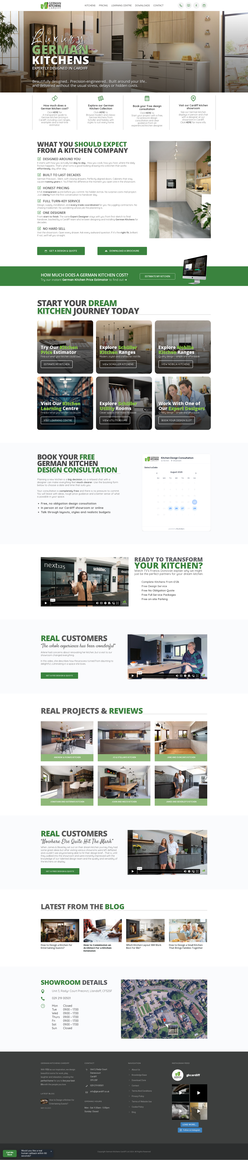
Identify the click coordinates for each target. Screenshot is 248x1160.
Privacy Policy (138, 1096)
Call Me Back (9, 1153)
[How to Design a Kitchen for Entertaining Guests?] (44, 1101)
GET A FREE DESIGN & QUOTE (60, 871)
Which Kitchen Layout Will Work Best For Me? (143, 946)
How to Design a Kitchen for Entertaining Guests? (56, 946)
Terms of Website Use (142, 1101)
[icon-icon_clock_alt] (43, 1006)
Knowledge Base (139, 1075)
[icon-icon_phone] (43, 999)
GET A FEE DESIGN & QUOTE (59, 675)
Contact (158, 5)
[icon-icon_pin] (43, 992)
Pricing (103, 5)
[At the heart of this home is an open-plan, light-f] (198, 1111)
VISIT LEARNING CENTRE (58, 420)
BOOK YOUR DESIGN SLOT (176, 420)
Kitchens (90, 5)
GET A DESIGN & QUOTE (63, 250)
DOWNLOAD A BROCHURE (124, 250)
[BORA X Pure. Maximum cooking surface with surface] (180, 1111)
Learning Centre (121, 5)
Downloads (142, 5)
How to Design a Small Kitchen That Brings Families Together (186, 946)
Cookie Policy (138, 1107)
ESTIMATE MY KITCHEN (157, 276)
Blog (134, 1112)
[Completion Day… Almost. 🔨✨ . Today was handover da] (198, 1093)
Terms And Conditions (142, 1091)
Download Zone (139, 1080)
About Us (136, 1070)
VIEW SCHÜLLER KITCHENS (118, 364)
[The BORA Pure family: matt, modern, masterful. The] (180, 1093)
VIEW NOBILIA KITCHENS (175, 364)
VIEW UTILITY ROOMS (115, 420)
